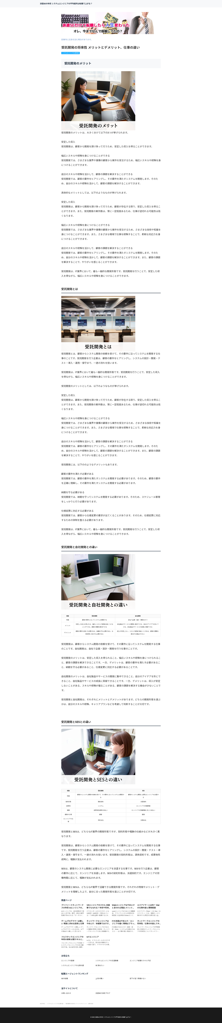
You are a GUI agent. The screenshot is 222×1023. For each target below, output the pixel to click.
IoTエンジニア (93, 937)
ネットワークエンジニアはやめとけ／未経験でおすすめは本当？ (98, 924)
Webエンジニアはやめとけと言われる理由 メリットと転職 (123, 908)
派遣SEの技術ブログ (103, 993)
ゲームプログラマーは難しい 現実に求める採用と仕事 (72, 922)
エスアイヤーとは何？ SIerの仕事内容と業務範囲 (148, 906)
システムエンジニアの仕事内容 (70, 53)
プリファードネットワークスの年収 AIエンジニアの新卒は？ (72, 908)
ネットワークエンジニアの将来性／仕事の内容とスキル (148, 924)
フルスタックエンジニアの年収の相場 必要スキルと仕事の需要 (72, 939)
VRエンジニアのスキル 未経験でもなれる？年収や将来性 (98, 908)
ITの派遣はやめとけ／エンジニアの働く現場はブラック (123, 924)
